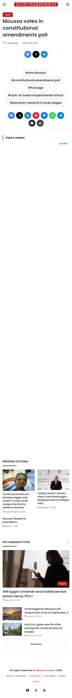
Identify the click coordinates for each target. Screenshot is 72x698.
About (9, 676)
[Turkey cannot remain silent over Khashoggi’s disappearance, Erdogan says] (53, 480)
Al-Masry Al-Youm (44, 670)
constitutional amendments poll (37, 80)
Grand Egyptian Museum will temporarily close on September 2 (46, 610)
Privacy (62, 676)
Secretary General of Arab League (37, 103)
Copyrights (49, 676)
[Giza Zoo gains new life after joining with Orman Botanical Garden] (12, 629)
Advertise (20, 676)
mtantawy (12, 43)
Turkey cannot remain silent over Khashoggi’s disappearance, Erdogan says (53, 498)
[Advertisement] (36, 302)
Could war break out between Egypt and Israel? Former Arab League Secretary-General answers (16, 500)
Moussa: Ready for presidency (14, 520)
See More (36, 644)
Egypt (8, 14)
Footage (37, 88)
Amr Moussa (37, 73)
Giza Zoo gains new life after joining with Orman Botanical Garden (43, 628)
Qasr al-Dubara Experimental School (37, 95)
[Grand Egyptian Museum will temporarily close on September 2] (12, 613)
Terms (36, 681)
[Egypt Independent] (36, 4)
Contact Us (34, 676)
